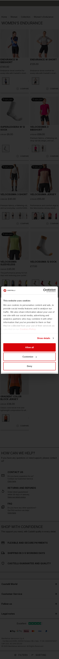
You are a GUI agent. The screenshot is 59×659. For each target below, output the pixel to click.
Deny (29, 366)
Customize (27, 356)
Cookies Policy (28, 329)
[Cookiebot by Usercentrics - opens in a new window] (43, 290)
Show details (43, 338)
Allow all (29, 347)
